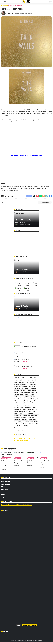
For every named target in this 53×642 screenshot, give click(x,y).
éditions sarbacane (18, 430)
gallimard (27, 396)
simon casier (3, 190)
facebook (41, 186)
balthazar (21, 186)
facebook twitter (46, 186)
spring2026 (17, 426)
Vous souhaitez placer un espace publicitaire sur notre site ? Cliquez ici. (16, 505)
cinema (29, 390)
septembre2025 (26, 421)
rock (15, 421)
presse (25, 413)
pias (35, 188)
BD (22, 388)
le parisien (27, 399)
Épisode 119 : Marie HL (21, 306)
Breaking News (5, 5)
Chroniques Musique (13, 5)
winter (28, 428)
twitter (13, 190)
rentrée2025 (24, 419)
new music (16, 405)
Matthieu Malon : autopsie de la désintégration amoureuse (5, 464)
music (19, 188)
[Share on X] (34, 196)
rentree (24, 417)
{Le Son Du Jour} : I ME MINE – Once (33, 462)
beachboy (27, 388)
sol (19, 424)
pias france (43, 188)
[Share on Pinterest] (37, 196)
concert (34, 390)
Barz (20, 308)
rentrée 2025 (17, 419)
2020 (15, 380)
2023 (19, 380)
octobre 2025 (31, 409)
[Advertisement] (26, 171)
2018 (31, 378)
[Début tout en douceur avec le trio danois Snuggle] (39, 606)
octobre (24, 409)
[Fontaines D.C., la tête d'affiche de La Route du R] (39, 585)
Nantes (25, 403)
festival (32, 394)
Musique (20, 5)
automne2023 (17, 384)
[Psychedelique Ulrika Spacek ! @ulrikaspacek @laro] (39, 595)
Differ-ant (16, 394)
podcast (21, 411)
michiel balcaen (15, 188)
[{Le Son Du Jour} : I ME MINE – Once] (33, 455)
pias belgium (39, 188)
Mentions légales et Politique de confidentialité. (26, 640)
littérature (16, 401)
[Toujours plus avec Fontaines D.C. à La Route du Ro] (13, 585)
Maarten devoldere (9, 188)
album (8, 186)
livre (21, 401)
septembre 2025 (34, 421)
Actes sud (32, 380)
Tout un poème (17, 428)
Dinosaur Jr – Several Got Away (27, 366)
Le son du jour (24, 355)
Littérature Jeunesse (25, 350)
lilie (37, 399)
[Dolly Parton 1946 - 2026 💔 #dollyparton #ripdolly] (39, 516)
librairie (33, 399)
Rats (46, 188)
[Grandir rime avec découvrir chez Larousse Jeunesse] (17, 348)
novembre (35, 407)
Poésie (20, 413)
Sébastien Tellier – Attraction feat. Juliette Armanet (24, 221)
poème (15, 413)
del (36, 392)
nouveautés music (25, 405)
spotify (7, 190)
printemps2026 (34, 415)
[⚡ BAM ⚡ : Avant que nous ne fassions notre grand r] (13, 547)
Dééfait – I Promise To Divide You (27, 353)
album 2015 (11, 186)
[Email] (43, 196)
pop (34, 411)
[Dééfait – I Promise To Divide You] (17, 354)
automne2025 (33, 384)
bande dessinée (32, 386)
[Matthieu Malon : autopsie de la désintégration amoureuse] (7, 455)
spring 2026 (24, 426)
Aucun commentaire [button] (45, 202)
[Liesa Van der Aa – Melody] (20, 455)
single (15, 424)
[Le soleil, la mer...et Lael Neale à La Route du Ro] (13, 618)
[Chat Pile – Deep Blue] (17, 361)
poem (25, 411)
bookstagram (33, 388)
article (18, 186)
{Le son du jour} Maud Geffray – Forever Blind (45, 463)
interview (33, 396)
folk (22, 396)
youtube (16, 190)
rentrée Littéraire (32, 419)
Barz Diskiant (17, 388)
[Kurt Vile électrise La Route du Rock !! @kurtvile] (13, 595)
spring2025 (35, 424)
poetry (30, 411)
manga (29, 401)
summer (30, 426)
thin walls (10, 190)
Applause (15, 186)
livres (25, 401)
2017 (27, 378)
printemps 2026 (18, 417)
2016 (23, 378)
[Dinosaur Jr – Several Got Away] (17, 368)
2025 (27, 380)
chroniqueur (29, 186)
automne (32, 382)
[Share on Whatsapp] (40, 196)
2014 (15, 378)
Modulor (34, 401)
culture (35, 186)
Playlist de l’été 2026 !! (21, 269)
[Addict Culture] (26, 1)
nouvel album (26, 188)
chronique (24, 186)
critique (32, 186)
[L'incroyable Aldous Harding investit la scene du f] (13, 604)
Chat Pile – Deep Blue (25, 359)
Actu (37, 380)
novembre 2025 (17, 409)
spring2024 (29, 424)
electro (21, 394)
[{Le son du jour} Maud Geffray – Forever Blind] (46, 455)
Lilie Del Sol (10, 13)
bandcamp (24, 386)
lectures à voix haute (19, 399)
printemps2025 (26, 415)
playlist (16, 411)
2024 (23, 380)
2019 (34, 378)
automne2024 (25, 384)
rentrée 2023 (31, 417)
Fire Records (17, 396)
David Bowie (27, 392)
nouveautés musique (18, 407)
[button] (2, 2)
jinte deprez (3, 188)
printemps (30, 413)
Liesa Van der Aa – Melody (19, 462)
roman (19, 421)
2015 (19, 378)
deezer (38, 186)
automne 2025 (17, 386)
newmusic (31, 403)
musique (22, 188)
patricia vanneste (31, 188)
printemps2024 (17, 415)
